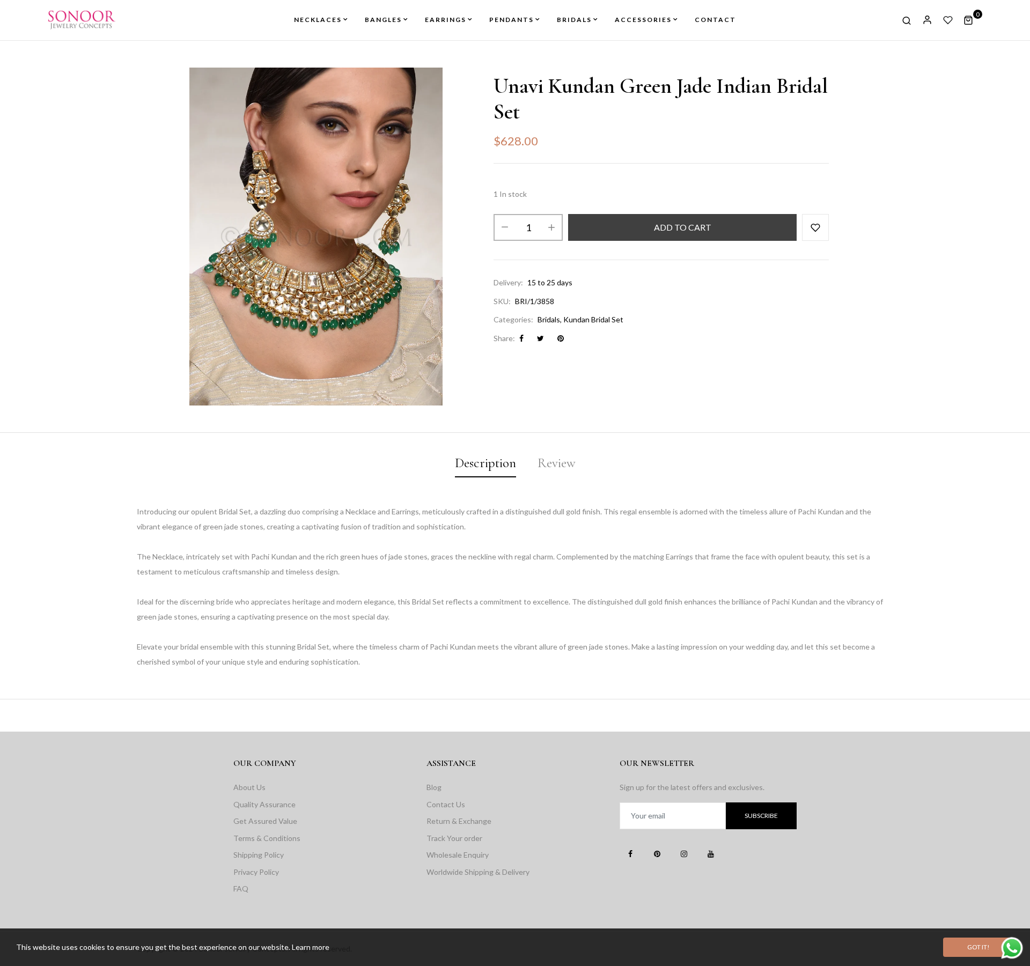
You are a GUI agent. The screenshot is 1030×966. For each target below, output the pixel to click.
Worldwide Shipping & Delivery (477, 871)
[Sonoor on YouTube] (711, 853)
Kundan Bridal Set (593, 319)
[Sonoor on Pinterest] (657, 853)
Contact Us (445, 804)
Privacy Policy (256, 871)
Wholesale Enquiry (457, 854)
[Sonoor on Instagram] (684, 853)
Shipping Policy (258, 854)
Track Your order (454, 838)
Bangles (383, 20)
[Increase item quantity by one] (551, 227)
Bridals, (550, 319)
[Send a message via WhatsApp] (1012, 948)
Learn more (310, 947)
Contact (715, 20)
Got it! (978, 947)
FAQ (240, 888)
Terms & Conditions (266, 838)
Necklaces (318, 20)
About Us (249, 787)
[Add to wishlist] (815, 227)
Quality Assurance (264, 804)
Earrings (445, 20)
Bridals (574, 20)
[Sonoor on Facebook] (630, 853)
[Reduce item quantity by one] (505, 227)
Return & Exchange (458, 820)
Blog (434, 787)
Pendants (511, 20)
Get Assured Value (265, 820)
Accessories (643, 20)
